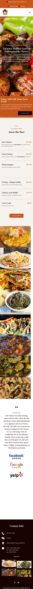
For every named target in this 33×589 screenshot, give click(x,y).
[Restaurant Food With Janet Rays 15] (15, 398)
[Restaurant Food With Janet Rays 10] (15, 333)
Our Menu (16, 68)
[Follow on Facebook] (14, 582)
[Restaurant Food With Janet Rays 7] (15, 269)
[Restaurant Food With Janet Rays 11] (15, 355)
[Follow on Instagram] (18, 582)
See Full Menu (16, 215)
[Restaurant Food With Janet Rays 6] (15, 247)
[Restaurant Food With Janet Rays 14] (15, 377)
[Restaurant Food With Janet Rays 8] (15, 290)
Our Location (25, 113)
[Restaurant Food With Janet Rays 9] (15, 312)
